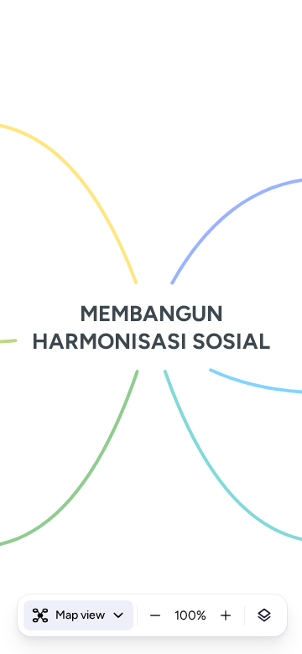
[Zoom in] (226, 615)
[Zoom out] (155, 615)
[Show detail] (264, 615)
